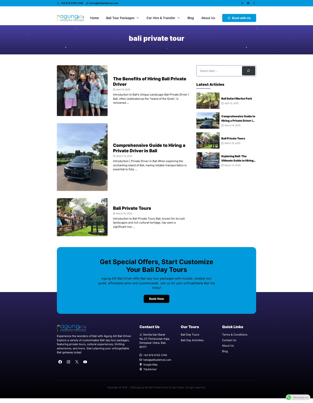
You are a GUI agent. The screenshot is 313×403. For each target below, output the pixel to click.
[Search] (248, 70)
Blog (190, 18)
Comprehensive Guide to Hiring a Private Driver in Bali (149, 148)
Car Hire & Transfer (161, 18)
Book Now (156, 299)
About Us (208, 18)
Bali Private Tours (132, 208)
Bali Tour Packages (120, 18)
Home (94, 18)
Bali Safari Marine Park (236, 98)
